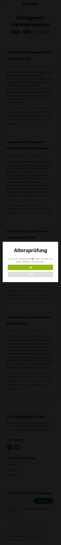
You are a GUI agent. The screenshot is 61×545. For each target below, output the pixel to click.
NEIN (30, 274)
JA (30, 267)
